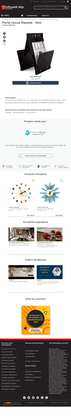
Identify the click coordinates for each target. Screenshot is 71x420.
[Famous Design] (35, 133)
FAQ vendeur (29, 374)
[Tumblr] (42, 397)
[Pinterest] (37, 397)
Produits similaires (35, 174)
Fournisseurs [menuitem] (32, 15)
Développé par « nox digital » (59, 402)
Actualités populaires (35, 222)
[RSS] (46, 397)
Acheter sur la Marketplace (33, 377)
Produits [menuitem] (45, 15)
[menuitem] (2, 15)
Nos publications (30, 353)
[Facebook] (24, 397)
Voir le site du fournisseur (35, 156)
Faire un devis (35, 83)
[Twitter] (28, 397)
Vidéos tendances (35, 259)
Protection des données (32, 361)
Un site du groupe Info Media (35, 402)
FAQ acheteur (29, 380)
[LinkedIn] (33, 397)
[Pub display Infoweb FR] (35, 320)
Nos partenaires (30, 356)
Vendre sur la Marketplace (33, 371)
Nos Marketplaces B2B (32, 350)
